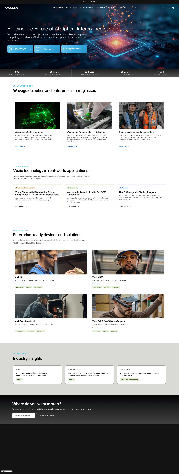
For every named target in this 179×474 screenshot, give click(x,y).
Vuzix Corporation (87, 473)
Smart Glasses (86, 8)
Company (111, 8)
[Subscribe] (104, 461)
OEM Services (71, 8)
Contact (122, 8)
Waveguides (58, 8)
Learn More (21, 206)
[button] (164, 8)
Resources (100, 8)
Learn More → (20, 146)
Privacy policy (98, 473)
